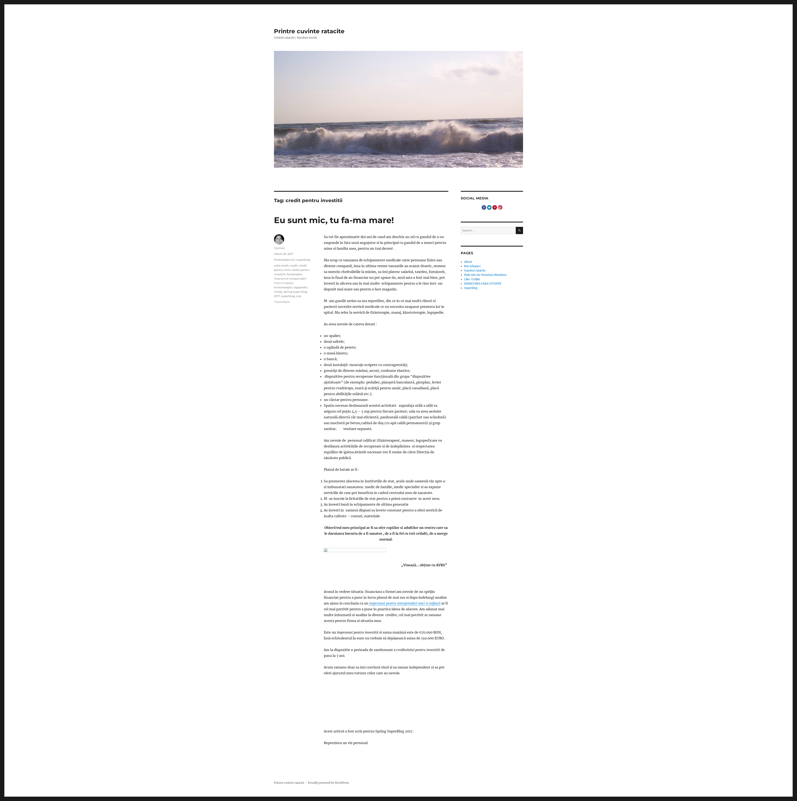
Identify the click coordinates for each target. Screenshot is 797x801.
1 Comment (282, 301)
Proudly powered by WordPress (328, 783)
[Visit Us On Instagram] (500, 207)
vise (298, 296)
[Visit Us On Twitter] (489, 207)
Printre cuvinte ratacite (309, 31)
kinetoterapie (283, 287)
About (468, 262)
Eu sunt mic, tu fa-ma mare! (334, 220)
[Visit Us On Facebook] (484, 207)
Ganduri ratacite (474, 270)
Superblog (471, 288)
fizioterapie (294, 274)
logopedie (300, 287)
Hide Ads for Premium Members (485, 275)
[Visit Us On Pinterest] (494, 207)
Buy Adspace (472, 266)
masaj (278, 291)
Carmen (279, 248)
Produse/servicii (284, 259)
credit (294, 265)
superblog (303, 259)
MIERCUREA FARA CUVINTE (482, 283)
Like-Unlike (472, 279)
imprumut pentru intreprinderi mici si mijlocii (404, 603)
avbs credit (281, 265)
